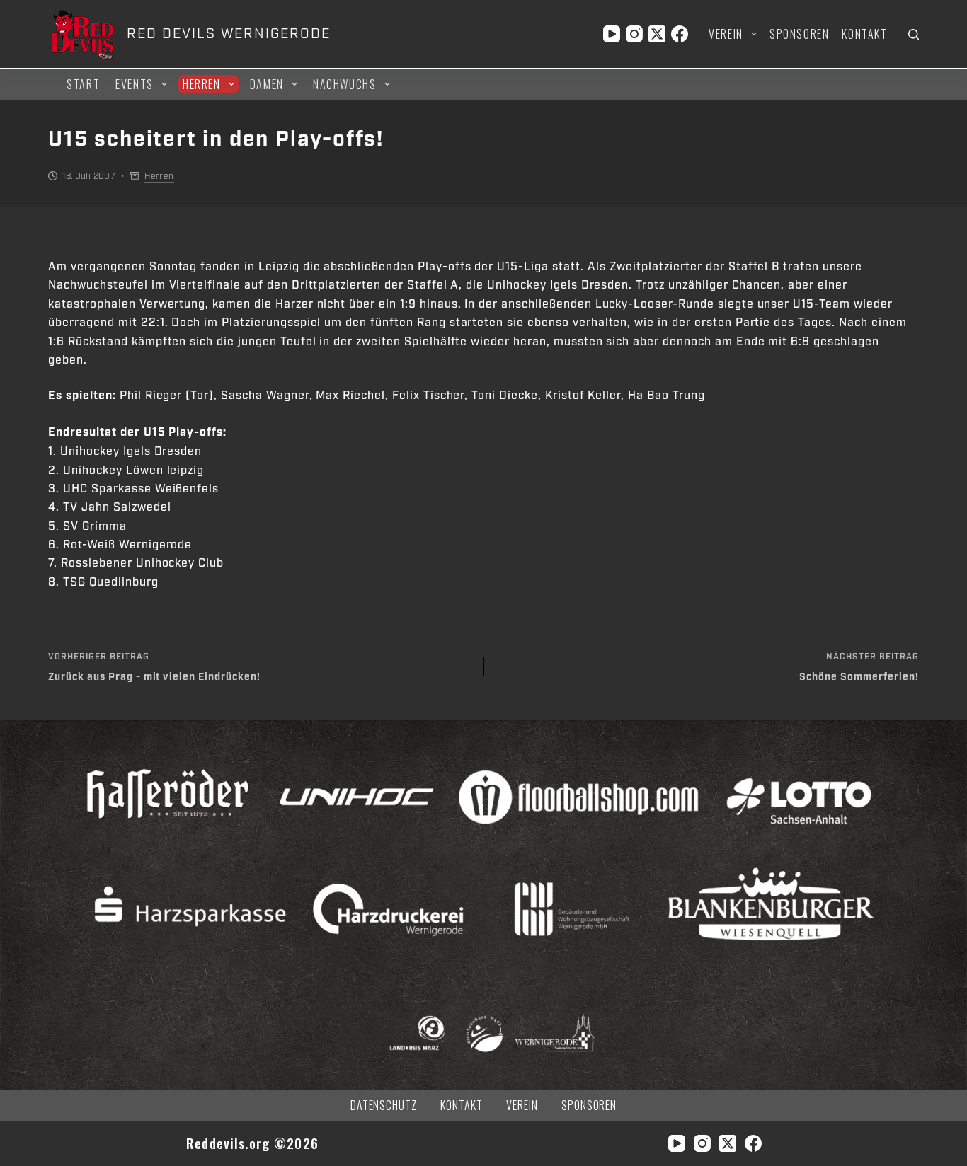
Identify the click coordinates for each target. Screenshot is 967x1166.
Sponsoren (799, 33)
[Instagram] (634, 33)
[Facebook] (679, 33)
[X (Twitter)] (656, 33)
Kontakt (864, 33)
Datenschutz (384, 1105)
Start (83, 84)
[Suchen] (913, 34)
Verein (726, 33)
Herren (202, 84)
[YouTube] (611, 33)
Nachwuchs (344, 84)
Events (134, 84)
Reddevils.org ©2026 (252, 1143)
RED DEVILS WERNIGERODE (228, 33)
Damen (267, 84)
